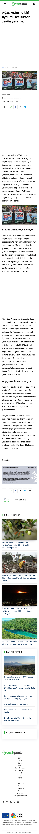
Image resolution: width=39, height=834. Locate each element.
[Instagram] (7, 802)
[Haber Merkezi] (3, 68)
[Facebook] (15, 107)
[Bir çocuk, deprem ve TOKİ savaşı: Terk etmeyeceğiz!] (19, 665)
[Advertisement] (19, 45)
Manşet (18, 101)
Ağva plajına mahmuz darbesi (17, 704)
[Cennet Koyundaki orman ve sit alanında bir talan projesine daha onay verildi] (19, 628)
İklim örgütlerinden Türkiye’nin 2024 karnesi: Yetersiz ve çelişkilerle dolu (19, 688)
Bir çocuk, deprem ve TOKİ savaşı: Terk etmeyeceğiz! (19, 678)
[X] (20, 107)
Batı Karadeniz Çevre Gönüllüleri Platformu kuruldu (18, 719)
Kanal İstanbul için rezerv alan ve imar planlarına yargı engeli (18, 697)
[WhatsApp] (11, 107)
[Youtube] (18, 802)
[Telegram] (25, 107)
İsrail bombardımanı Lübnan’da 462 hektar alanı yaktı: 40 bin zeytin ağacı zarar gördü (18, 611)
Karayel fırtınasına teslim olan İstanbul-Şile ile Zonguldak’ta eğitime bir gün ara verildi (19, 578)
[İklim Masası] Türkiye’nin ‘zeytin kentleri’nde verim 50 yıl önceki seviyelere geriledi (16, 545)
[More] (30, 107)
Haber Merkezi (11, 68)
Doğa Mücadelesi (7, 101)
